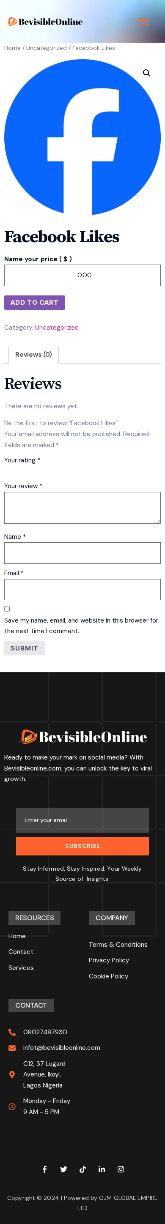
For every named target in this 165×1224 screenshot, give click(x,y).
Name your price (38, 259)
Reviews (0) (33, 354)
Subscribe (82, 846)
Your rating (22, 460)
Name (15, 537)
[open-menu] (142, 21)
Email (14, 573)
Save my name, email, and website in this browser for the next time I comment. (81, 626)
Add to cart (35, 302)
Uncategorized (46, 48)
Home (12, 48)
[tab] (33, 355)
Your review (23, 486)
